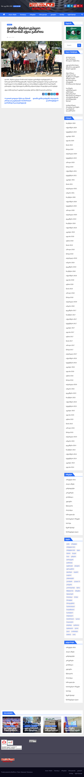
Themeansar (29, 772)
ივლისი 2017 (70, 332)
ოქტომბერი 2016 (71, 358)
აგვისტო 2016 (70, 367)
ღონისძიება (74, 631)
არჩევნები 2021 (71, 479)
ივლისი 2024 (70, 140)
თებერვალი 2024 (71, 153)
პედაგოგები (70, 594)
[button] (82, 14)
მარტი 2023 (69, 167)
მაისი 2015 (69, 423)
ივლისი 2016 (70, 371)
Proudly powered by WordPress (8, 772)
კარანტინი (69, 581)
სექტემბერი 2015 (71, 406)
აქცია (78, 550)
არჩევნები (33, 14)
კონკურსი (69, 584)
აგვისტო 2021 (70, 180)
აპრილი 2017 (70, 345)
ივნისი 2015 (69, 419)
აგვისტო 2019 (70, 232)
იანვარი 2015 (70, 441)
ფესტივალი (70, 628)
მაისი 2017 (69, 341)
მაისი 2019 (69, 245)
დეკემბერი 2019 (71, 219)
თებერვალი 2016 (71, 384)
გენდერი (73, 556)
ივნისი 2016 (69, 376)
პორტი (76, 597)
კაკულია (69, 575)
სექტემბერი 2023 (71, 158)
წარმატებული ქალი (72, 532)
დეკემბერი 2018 (71, 267)
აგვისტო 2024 (70, 136)
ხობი (74, 634)
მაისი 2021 (69, 184)
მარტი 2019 (69, 254)
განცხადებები (70, 488)
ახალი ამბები (12, 14)
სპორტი (62, 14)
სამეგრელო (70, 615)
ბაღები (74, 553)
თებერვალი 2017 (71, 354)
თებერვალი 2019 (71, 258)
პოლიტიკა (23, 14)
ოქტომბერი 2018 (71, 275)
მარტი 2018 (69, 297)
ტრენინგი (69, 625)
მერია (78, 587)
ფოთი (76, 628)
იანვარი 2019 (70, 262)
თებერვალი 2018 (71, 301)
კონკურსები (70, 492)
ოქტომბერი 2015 (71, 402)
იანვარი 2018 (70, 306)
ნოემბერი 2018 (71, 271)
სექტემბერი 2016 (71, 362)
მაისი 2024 (69, 145)
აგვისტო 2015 (70, 410)
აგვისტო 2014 (70, 463)
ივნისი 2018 (69, 284)
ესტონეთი (69, 572)
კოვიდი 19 (77, 581)
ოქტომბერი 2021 (71, 171)
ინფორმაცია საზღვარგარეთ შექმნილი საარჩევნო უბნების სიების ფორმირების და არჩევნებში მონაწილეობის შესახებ (73, 78)
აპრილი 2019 (70, 249)
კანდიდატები (70, 578)
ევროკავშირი (70, 569)
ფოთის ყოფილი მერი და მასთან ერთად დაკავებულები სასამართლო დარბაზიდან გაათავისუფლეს (18, 101)
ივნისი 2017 (69, 336)
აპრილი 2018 (70, 293)
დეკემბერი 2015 (71, 393)
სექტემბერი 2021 (71, 175)
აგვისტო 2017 (70, 328)
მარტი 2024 (69, 149)
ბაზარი (68, 553)
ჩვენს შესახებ (72, 14)
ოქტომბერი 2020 (71, 201)
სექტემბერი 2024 (71, 132)
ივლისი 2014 (70, 467)
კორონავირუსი (71, 587)
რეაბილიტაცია (71, 606)
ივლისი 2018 (70, 280)
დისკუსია (77, 566)
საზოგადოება (43, 14)
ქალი (68, 631)
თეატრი (76, 572)
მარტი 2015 (69, 432)
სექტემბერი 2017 (71, 323)
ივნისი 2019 (69, 241)
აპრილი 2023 (70, 162)
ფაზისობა (76, 625)
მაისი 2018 (69, 288)
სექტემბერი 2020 (71, 206)
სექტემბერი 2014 (71, 458)
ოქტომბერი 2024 (71, 127)
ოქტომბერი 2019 (71, 227)
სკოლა (78, 619)
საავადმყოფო (70, 609)
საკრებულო (70, 612)
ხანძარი (69, 634)
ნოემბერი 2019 (71, 223)
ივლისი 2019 (70, 236)
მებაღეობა (69, 506)
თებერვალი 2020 (71, 214)
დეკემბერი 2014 (71, 445)
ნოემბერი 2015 (71, 397)
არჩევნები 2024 (71, 550)
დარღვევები (70, 559)
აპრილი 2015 (70, 428)
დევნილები (70, 566)
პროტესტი (69, 600)
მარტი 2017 (69, 349)
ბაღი (68, 556)
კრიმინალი (69, 497)
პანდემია (77, 590)
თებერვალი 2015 (71, 436)
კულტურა (53, 14)
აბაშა (68, 544)
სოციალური (70, 622)
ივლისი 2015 (70, 415)
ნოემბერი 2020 (71, 197)
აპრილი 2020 (70, 210)
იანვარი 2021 (70, 193)
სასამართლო (70, 619)
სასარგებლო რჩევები (73, 519)
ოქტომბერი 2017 (71, 319)
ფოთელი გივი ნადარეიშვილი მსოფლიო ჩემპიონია (72, 59)
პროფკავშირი (70, 603)
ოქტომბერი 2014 (71, 454)
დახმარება (69, 562)
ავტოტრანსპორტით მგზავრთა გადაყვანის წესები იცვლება (73, 67)
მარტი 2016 (69, 380)
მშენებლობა (70, 590)
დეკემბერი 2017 (71, 310)
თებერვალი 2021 (71, 188)
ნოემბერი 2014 (71, 450)
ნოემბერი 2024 (71, 123)
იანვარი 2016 (70, 389)
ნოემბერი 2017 (71, 315)
